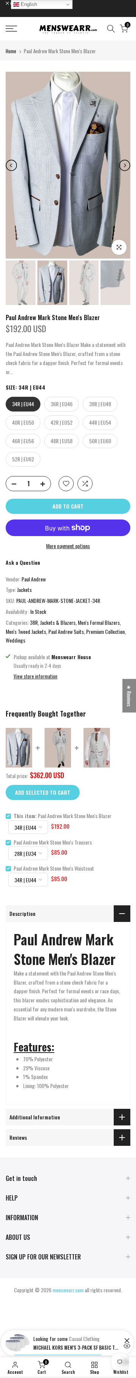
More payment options (68, 546)
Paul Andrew (34, 579)
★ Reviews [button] (129, 695)
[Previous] (11, 165)
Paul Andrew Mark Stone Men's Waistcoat (54, 868)
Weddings (15, 640)
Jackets (24, 589)
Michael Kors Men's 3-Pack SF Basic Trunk (76, 1347)
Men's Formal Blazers (99, 622)
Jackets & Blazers (58, 622)
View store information (35, 676)
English (28, 4)
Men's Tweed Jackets (26, 631)
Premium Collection (105, 631)
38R (34, 622)
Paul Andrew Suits (66, 631)
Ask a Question (23, 562)
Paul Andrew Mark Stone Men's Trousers (53, 842)
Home (11, 51)
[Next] (124, 165)
